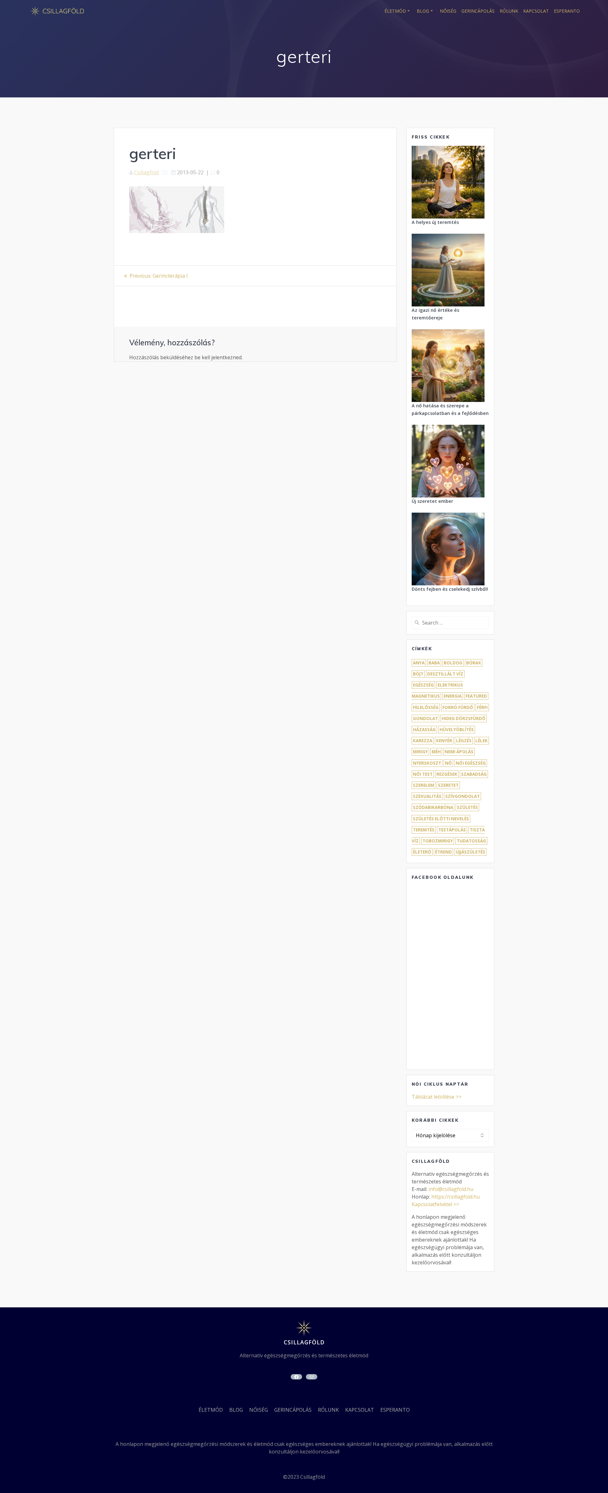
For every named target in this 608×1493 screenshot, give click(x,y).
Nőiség (448, 11)
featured (476, 696)
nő (448, 763)
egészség (423, 685)
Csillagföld (146, 172)
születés (467, 807)
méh (436, 752)
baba (434, 663)
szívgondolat (462, 796)
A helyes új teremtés (435, 222)
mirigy (420, 752)
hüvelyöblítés (457, 729)
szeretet (448, 785)
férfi (482, 707)
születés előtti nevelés (441, 819)
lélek (481, 740)
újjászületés (470, 852)
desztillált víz (445, 674)
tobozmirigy (437, 841)
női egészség (471, 763)
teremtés (423, 830)
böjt (418, 674)
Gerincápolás (478, 11)
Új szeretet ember (432, 501)
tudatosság (471, 841)
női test (423, 774)
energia (453, 696)
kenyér (444, 740)
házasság (424, 729)
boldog (453, 663)
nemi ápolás (459, 752)
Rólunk (509, 11)
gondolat (425, 718)
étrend (443, 852)
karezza (422, 740)
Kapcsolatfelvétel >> (435, 1204)
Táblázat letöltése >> (436, 1096)
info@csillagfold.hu (450, 1189)
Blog (423, 11)
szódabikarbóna (433, 807)
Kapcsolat (536, 11)
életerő (422, 852)
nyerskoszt (427, 763)
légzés (464, 740)
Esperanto (567, 11)
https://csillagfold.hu (455, 1196)
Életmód (395, 11)
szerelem (423, 785)
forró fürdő (457, 707)
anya (419, 663)
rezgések (446, 774)
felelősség (426, 707)
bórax (473, 663)
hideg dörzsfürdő (463, 718)
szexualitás (427, 796)
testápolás (452, 830)
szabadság (474, 774)
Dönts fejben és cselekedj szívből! (450, 589)
